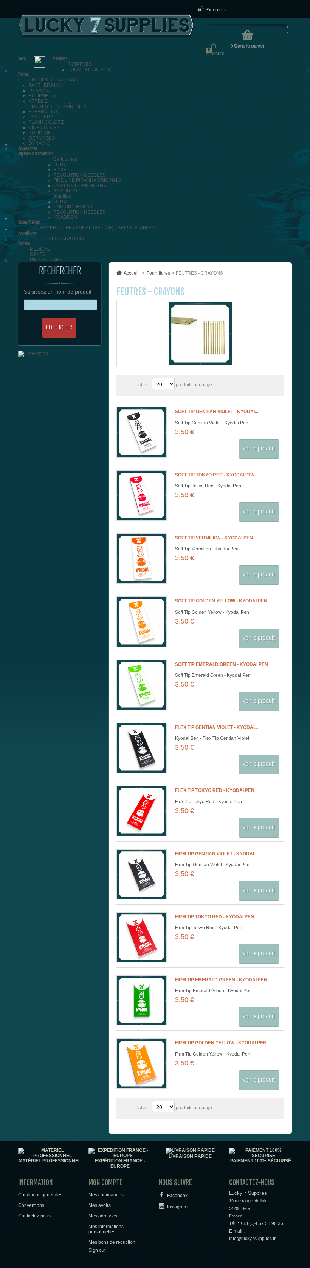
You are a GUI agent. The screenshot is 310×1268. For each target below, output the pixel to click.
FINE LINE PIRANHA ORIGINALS (87, 180)
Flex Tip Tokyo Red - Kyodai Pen (214, 790)
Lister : (143, 384)
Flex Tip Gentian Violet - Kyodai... (216, 727)
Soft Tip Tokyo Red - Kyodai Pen (215, 475)
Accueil (131, 273)
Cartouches (65, 159)
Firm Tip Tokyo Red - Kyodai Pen (214, 916)
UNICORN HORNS (73, 206)
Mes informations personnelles (106, 1229)
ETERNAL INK (44, 111)
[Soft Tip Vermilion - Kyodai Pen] (141, 558)
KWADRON (65, 191)
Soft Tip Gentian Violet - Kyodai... (216, 411)
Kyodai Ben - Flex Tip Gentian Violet (212, 738)
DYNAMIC (39, 90)
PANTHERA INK (45, 85)
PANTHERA (41, 117)
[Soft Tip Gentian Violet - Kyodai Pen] (141, 432)
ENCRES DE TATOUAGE (55, 80)
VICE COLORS (44, 127)
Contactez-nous (34, 1216)
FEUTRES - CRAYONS (60, 238)
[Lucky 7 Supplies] (106, 25)
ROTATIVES (79, 64)
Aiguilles (62, 196)
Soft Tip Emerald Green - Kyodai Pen (221, 664)
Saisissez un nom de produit (57, 292)
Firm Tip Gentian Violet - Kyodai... (216, 853)
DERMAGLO (42, 138)
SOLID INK (40, 132)
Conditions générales (40, 1194)
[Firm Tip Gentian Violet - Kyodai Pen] (141, 874)
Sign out (96, 1250)
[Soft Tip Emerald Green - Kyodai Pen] (141, 685)
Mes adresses (102, 1216)
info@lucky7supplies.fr (252, 1238)
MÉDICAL (40, 249)
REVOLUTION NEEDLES (79, 175)
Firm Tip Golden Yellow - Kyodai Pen (221, 1042)
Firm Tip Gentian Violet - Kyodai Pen (212, 864)
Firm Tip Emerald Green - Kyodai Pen (221, 979)
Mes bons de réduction (111, 1242)
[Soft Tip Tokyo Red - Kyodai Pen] (141, 495)
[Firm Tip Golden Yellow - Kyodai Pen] (141, 1063)
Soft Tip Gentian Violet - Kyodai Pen (211, 423)
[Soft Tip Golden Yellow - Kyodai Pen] (141, 621)
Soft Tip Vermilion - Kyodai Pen (214, 538)
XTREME (38, 101)
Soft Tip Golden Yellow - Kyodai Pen (221, 601)
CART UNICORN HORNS (79, 185)
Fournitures (158, 273)
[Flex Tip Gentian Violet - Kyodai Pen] (141, 748)
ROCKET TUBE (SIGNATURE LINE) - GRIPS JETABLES (97, 228)
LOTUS (60, 164)
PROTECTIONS (46, 259)
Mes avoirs (99, 1205)
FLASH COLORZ (46, 122)
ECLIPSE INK (43, 95)
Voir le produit (259, 449)
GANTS (37, 254)
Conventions (31, 1205)
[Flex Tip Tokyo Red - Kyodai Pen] (141, 811)
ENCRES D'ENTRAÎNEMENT (59, 106)
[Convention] (33, 353)
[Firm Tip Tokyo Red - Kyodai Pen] (141, 937)
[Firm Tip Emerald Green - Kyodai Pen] (141, 1000)
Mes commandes (106, 1194)
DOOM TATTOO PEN (88, 69)
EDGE (59, 169)
